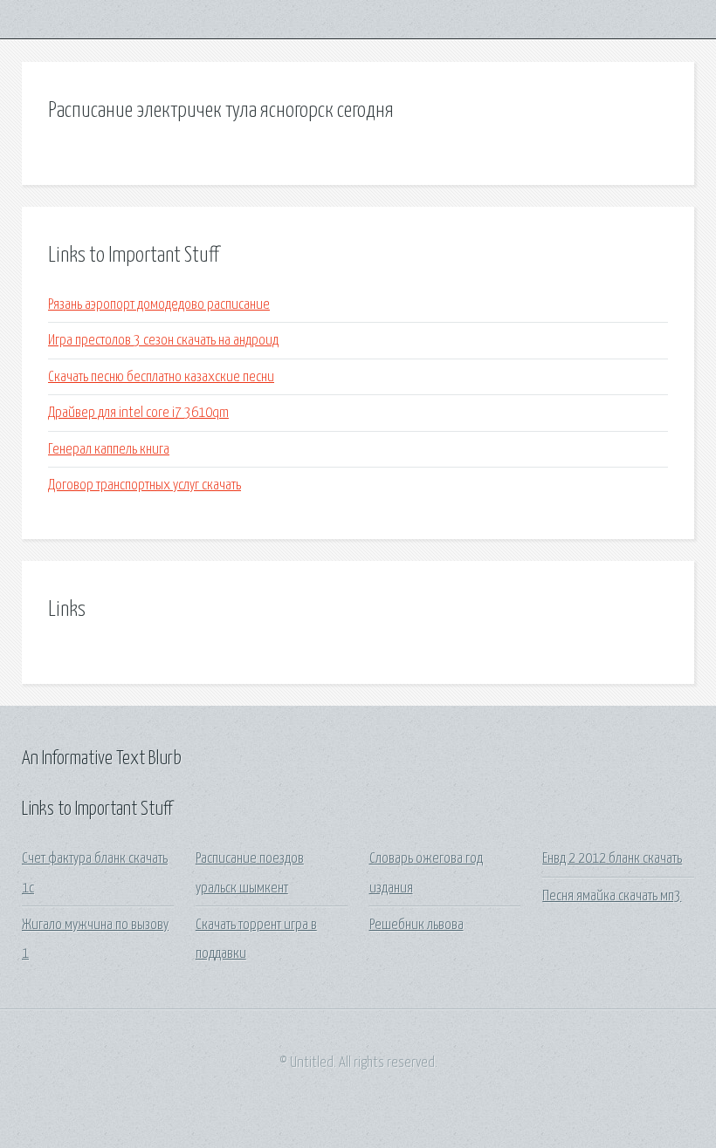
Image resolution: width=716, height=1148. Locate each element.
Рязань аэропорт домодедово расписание (159, 304)
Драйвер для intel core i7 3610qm (138, 413)
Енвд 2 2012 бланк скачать (612, 858)
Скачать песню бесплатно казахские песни (161, 377)
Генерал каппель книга (108, 449)
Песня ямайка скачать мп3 (611, 896)
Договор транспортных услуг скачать (144, 485)
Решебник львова (416, 925)
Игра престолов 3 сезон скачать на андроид (163, 340)
